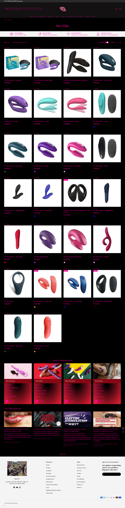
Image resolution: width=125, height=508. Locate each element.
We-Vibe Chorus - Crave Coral (43, 301)
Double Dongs (39, 385)
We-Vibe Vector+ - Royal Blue (43, 210)
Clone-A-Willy (98, 388)
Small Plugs (9, 390)
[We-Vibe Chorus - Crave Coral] (47, 284)
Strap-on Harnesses (100, 396)
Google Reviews (50, 479)
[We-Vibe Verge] (18, 284)
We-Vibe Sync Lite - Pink (71, 121)
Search (48, 465)
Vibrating (37, 396)
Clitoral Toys (68, 388)
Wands (67, 396)
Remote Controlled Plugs (12, 388)
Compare (101, 42)
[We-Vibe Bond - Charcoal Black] (107, 284)
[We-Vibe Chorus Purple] (47, 239)
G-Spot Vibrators (69, 390)
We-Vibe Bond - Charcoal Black (102, 301)
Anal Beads (9, 385)
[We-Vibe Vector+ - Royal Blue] (47, 193)
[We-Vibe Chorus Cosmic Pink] (77, 239)
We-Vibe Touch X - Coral (41, 346)
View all (119, 408)
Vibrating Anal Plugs (11, 396)
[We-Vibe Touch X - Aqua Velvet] (18, 328)
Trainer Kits (9, 393)
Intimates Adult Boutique (12, 503)
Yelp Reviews (49, 482)
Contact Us (87, 16)
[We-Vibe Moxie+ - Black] (107, 148)
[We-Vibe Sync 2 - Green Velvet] (18, 148)
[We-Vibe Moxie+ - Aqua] (107, 104)
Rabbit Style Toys (69, 393)
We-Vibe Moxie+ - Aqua (100, 121)
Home (5, 19)
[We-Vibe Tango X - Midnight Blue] (107, 193)
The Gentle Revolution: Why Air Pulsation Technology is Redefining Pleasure (105, 430)
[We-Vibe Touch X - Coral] (47, 328)
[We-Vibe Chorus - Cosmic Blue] (77, 284)
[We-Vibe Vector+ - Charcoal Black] (18, 193)
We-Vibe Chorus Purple (41, 257)
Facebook (48, 473)
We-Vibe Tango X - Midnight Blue (103, 210)
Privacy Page (49, 493)
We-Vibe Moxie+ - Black (100, 166)
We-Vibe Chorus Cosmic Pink (72, 257)
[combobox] (23, 8)
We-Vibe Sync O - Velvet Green (102, 80)
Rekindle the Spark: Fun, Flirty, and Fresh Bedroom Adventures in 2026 (16, 430)
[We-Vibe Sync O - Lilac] (18, 104)
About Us (93, 16)
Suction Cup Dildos (40, 393)
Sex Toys (50, 16)
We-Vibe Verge (8, 301)
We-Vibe (9, 19)
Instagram (48, 470)
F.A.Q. (47, 487)
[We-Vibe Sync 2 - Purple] (47, 148)
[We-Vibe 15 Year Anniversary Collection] (77, 63)
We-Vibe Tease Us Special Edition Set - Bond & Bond (77, 211)
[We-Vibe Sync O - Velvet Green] (107, 63)
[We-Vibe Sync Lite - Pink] (77, 104)
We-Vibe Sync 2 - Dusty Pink (72, 166)
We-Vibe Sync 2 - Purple (41, 166)
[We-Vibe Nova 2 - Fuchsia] (107, 239)
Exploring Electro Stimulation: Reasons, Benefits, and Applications (75, 430)
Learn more (20, 1)
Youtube (48, 468)
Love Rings (98, 393)
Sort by (15, 42)
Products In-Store (42, 16)
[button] (120, 8)
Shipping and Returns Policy (53, 490)
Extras (63, 16)
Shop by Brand (33, 16)
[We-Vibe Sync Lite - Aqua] (47, 104)
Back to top (62, 454)
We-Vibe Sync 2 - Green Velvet (13, 166)
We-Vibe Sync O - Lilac (11, 121)
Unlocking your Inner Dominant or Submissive (47, 429)
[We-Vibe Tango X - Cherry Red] (18, 239)
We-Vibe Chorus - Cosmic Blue (73, 301)
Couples (57, 16)
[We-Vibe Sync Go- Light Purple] (47, 63)
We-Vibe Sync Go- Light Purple (43, 80)
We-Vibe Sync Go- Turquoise (12, 80)
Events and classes (51, 476)
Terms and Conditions (52, 484)
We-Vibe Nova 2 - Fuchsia (101, 257)
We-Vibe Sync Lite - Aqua (41, 121)
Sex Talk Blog (71, 16)
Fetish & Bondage (99, 390)
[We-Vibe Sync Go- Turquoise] (18, 63)
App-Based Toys (99, 385)
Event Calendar (79, 16)
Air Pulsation (68, 385)
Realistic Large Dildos (41, 390)
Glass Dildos (38, 388)
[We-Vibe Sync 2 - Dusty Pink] (77, 148)
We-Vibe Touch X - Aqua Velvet (13, 346)
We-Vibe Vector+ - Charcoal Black (14, 210)
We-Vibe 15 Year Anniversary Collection (75, 80)
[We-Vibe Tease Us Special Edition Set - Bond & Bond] (77, 193)
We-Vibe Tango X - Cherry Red (13, 257)
